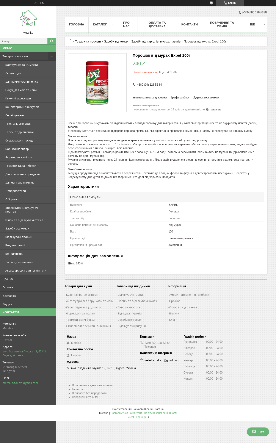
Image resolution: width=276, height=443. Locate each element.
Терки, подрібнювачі (19, 132)
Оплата (8, 287)
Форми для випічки (18, 157)
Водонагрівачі (15, 245)
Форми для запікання (81, 313)
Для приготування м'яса (21, 81)
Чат (261, 432)
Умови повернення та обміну (189, 295)
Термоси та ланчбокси (20, 166)
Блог (172, 320)
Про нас (8, 279)
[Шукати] (51, 41)
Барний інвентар (17, 149)
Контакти (189, 24)
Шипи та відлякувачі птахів (24, 220)
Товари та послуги (15, 56)
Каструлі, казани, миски (21, 65)
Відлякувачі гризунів (132, 326)
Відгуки (8, 304)
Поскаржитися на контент (126, 413)
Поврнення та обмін (222, 24)
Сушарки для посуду (19, 140)
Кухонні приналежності (82, 295)
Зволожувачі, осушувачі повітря (22, 210)
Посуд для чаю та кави (21, 90)
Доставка (9, 296)
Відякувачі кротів (130, 313)
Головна (76, 24)
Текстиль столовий (18, 124)
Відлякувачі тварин (18, 237)
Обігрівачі (12, 199)
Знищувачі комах (130, 307)
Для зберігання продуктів (23, 174)
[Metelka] (28, 20)
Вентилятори (14, 254)
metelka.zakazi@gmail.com (20, 383)
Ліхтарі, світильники (19, 262)
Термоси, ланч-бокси (80, 320)
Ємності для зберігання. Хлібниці (88, 326)
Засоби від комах (17, 228)
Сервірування (15, 115)
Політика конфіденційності (160, 413)
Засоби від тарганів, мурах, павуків (155, 41)
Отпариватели (15, 191)
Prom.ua (159, 409)
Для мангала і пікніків (19, 182)
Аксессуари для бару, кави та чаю (89, 301)
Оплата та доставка (183, 307)
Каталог (100, 24)
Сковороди (13, 73)
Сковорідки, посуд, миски (83, 307)
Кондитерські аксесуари (22, 107)
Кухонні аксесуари (18, 98)
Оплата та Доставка (157, 24)
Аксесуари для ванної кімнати (25, 270)
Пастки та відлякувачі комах (137, 301)
